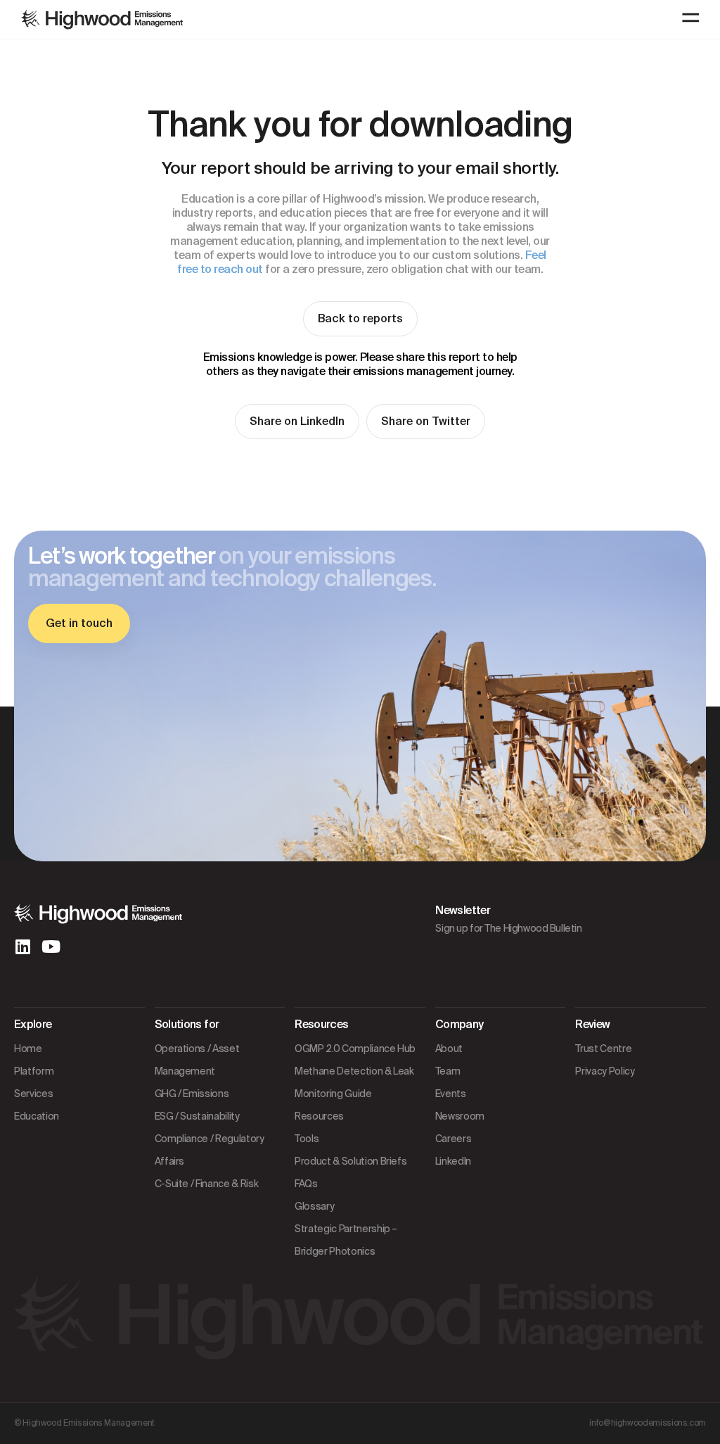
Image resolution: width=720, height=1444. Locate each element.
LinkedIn (453, 1161)
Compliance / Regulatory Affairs (209, 1149)
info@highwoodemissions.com (647, 1423)
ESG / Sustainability (197, 1116)
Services (33, 1093)
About (449, 1048)
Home (28, 1048)
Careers (453, 1138)
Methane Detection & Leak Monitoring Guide (354, 1082)
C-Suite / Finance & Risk (207, 1183)
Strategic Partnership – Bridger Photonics (346, 1240)
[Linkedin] (22, 946)
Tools (307, 1138)
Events (450, 1093)
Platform (33, 1071)
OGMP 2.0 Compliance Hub (355, 1048)
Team (448, 1071)
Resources (319, 1116)
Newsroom (459, 1116)
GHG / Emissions (192, 1093)
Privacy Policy (604, 1071)
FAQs (306, 1183)
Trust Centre (603, 1048)
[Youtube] (50, 946)
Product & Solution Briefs (350, 1161)
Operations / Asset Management (197, 1059)
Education (36, 1116)
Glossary (314, 1206)
